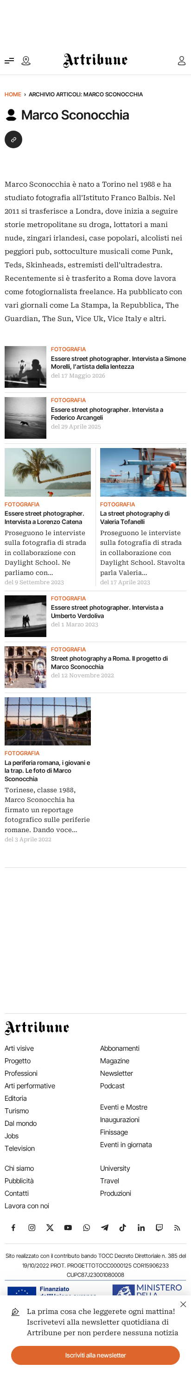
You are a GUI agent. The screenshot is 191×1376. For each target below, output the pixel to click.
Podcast (112, 1085)
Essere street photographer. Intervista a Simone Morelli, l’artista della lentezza (118, 363)
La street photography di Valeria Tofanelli (135, 517)
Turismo (17, 1110)
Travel (109, 1180)
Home (13, 94)
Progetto (18, 1060)
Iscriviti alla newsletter (95, 1355)
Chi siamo (19, 1168)
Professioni (21, 1073)
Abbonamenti (120, 1048)
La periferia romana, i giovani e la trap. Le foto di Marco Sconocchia (47, 771)
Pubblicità (19, 1180)
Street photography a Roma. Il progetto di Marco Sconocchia (109, 662)
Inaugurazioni (120, 1119)
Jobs (12, 1135)
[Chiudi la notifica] (183, 1303)
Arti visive (19, 1048)
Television (20, 1148)
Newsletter (116, 1073)
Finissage (114, 1132)
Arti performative (30, 1085)
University (115, 1168)
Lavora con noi (27, 1205)
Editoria (16, 1098)
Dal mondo (21, 1123)
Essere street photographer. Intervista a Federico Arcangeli (107, 414)
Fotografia (68, 349)
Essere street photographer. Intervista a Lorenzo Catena (44, 517)
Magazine (114, 1060)
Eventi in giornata (126, 1144)
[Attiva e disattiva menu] (9, 61)
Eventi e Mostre (123, 1107)
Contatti (17, 1193)
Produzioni (115, 1193)
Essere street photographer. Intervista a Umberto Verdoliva (107, 611)
